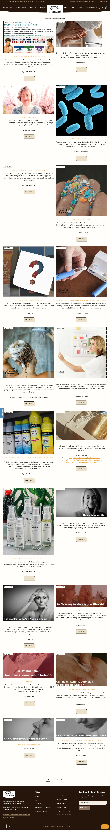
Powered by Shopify (64, 826)
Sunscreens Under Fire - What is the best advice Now (29, 300)
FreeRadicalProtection (84, 460)
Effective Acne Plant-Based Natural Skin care (29, 744)
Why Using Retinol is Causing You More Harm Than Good (81, 442)
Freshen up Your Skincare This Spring (28, 117)
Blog (73, 8)
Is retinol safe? (28, 681)
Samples (43, 8)
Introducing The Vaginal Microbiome (81, 138)
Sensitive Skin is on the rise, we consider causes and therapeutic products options (81, 740)
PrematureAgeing (84, 462)
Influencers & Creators (42, 808)
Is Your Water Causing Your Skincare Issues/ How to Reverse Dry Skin (29, 170)
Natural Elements (50, 826)
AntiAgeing (73, 458)
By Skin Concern (21, 8)
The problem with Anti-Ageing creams (28, 624)
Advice (66, 8)
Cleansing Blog (81, 49)
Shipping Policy (62, 800)
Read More (28, 78)
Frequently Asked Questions (66, 811)
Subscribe (84, 808)
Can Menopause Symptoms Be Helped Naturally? (81, 610)
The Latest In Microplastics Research (81, 219)
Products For (7, 8)
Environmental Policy (64, 815)
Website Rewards (91, 8)
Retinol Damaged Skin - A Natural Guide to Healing (81, 520)
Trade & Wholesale (41, 811)
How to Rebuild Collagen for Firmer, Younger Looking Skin (28, 558)
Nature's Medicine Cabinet (81, 381)
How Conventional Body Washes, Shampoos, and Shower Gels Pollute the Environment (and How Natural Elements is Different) (29, 381)
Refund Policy (61, 803)
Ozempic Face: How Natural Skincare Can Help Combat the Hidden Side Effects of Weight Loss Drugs (81, 300)
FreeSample (97, 460)
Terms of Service (62, 796)
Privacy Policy (61, 807)
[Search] (99, 9)
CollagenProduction (68, 460)
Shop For (33, 8)
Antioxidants (81, 458)
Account (80, 8)
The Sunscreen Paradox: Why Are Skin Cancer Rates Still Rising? (29, 56)
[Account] (102, 8)
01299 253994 (103, 1)
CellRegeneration (93, 458)
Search (37, 800)
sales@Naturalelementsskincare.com (83, 1)
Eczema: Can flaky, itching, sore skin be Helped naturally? (81, 689)
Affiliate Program (40, 804)
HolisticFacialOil (71, 462)
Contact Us (38, 796)
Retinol (94, 462)
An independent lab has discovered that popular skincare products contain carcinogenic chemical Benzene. (29, 458)
